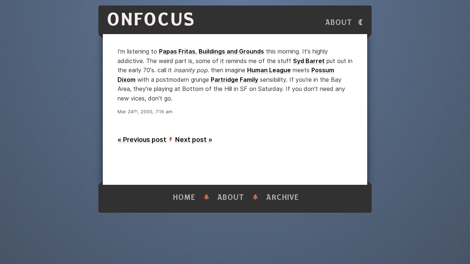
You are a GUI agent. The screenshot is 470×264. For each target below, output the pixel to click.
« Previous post (142, 139)
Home (184, 197)
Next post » (193, 139)
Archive (282, 197)
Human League (269, 70)
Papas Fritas (177, 51)
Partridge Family (234, 79)
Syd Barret (309, 61)
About (338, 22)
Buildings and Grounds (231, 51)
